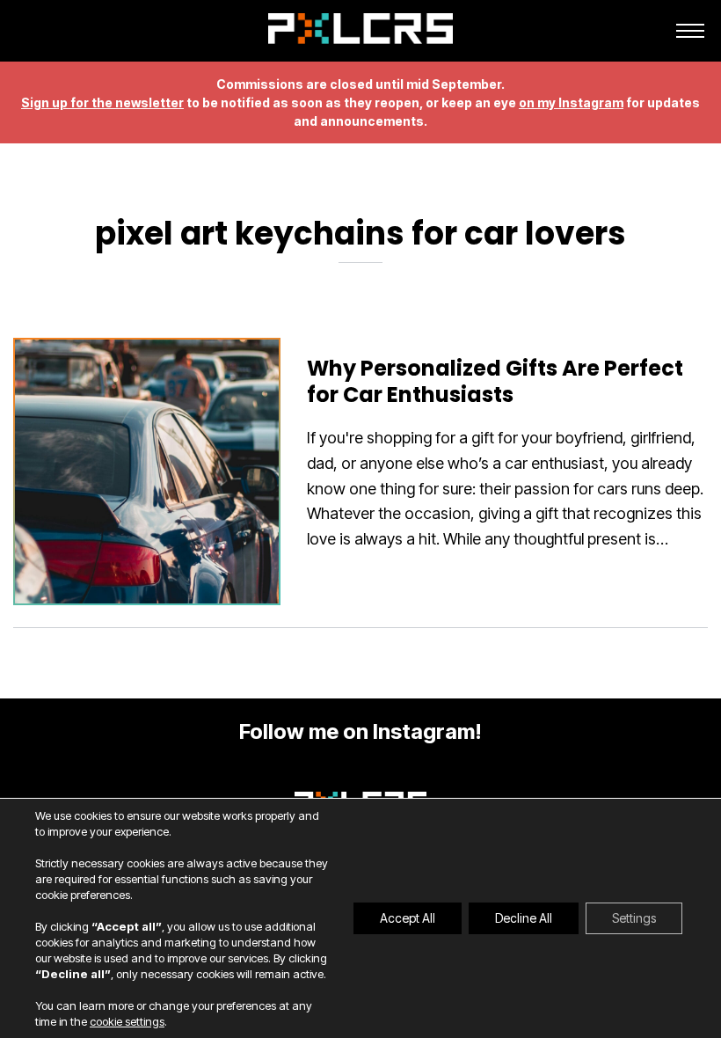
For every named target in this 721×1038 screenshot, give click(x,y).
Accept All (407, 917)
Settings (634, 917)
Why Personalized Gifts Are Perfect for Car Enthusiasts (495, 381)
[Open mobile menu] (690, 31)
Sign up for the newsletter (102, 102)
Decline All (523, 917)
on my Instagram (571, 102)
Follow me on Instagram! (360, 731)
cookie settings (127, 1021)
